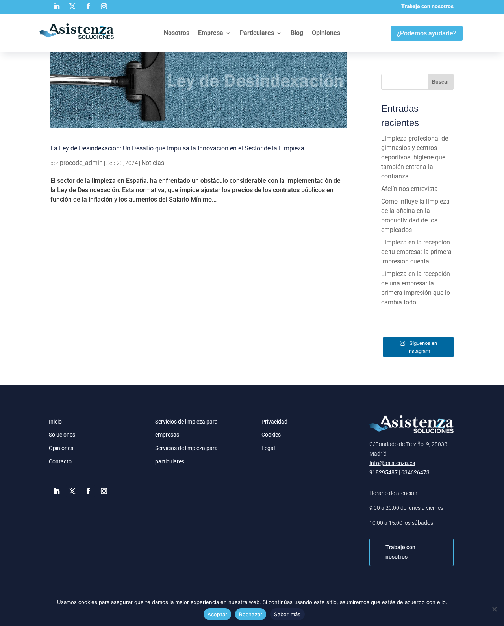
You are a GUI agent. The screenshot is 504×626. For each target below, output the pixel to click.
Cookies (271, 435)
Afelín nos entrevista (409, 189)
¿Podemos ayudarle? (426, 33)
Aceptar (218, 614)
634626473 (415, 472)
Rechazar (250, 614)
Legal (268, 448)
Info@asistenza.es (392, 463)
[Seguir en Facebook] (88, 6)
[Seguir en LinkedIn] (56, 6)
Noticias (152, 163)
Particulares (257, 33)
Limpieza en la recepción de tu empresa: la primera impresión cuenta (416, 252)
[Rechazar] (494, 609)
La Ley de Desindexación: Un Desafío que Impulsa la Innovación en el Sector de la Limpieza (177, 148)
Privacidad (274, 422)
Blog (297, 33)
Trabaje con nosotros (427, 6)
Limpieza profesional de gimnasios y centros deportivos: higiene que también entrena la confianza (414, 157)
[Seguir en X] (72, 6)
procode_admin (81, 163)
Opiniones (326, 33)
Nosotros (176, 33)
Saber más (287, 614)
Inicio (55, 422)
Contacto (60, 461)
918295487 (383, 472)
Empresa (210, 33)
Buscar (440, 82)
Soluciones (62, 435)
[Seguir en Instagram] (104, 6)
